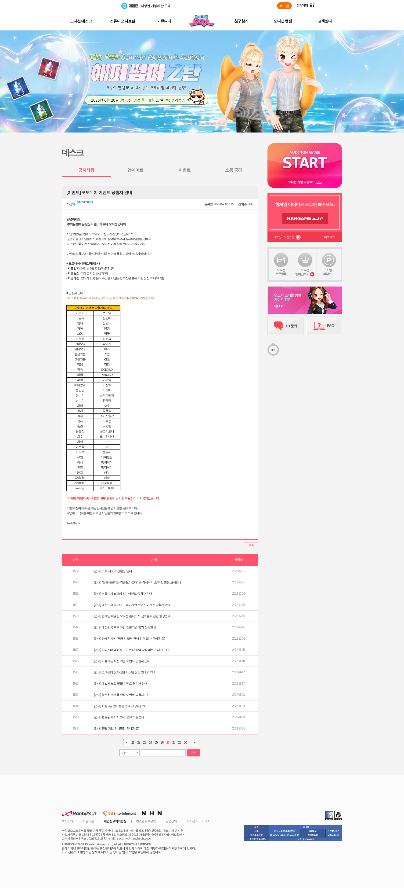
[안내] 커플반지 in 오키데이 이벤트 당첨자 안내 (123, 593)
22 (138, 742)
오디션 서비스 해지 (198, 821)
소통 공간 (233, 170)
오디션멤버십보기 (302, 272)
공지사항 (86, 170)
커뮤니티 (164, 21)
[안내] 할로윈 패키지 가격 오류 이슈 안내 (119, 717)
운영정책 (171, 821)
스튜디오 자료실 (122, 21)
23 (144, 742)
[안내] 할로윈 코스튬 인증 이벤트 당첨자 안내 (122, 694)
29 (179, 742)
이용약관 (88, 821)
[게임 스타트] (304, 159)
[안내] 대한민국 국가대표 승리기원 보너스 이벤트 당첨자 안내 (132, 605)
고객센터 (325, 21)
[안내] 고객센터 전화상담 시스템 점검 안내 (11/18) (124, 672)
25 (156, 742)
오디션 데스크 (81, 21)
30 (185, 742)
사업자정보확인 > (174, 834)
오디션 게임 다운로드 (304, 182)
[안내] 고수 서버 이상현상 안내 (113, 571)
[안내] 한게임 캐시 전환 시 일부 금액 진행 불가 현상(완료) (129, 638)
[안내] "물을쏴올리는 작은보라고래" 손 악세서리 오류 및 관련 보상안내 (137, 582)
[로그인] (284, 5)
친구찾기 (241, 21)
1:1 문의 (285, 326)
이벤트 (185, 170)
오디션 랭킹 (283, 21)
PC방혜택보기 (328, 272)
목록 (251, 545)
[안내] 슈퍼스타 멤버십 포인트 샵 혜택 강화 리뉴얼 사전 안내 (131, 650)
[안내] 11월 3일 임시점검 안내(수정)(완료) (119, 706)
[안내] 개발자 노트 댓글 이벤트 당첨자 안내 (120, 683)
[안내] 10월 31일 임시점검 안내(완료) (116, 728)
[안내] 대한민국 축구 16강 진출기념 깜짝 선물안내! (125, 627)
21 (132, 742)
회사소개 (67, 821)
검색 (193, 752)
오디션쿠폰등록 (281, 272)
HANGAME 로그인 (305, 218)
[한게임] (102, 6)
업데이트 (135, 170)
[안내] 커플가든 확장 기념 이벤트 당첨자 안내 (122, 661)
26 (162, 742)
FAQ (324, 326)
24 (150, 742)
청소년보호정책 (146, 821)
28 (173, 742)
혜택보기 (329, 237)
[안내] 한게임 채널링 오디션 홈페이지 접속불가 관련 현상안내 (132, 616)
